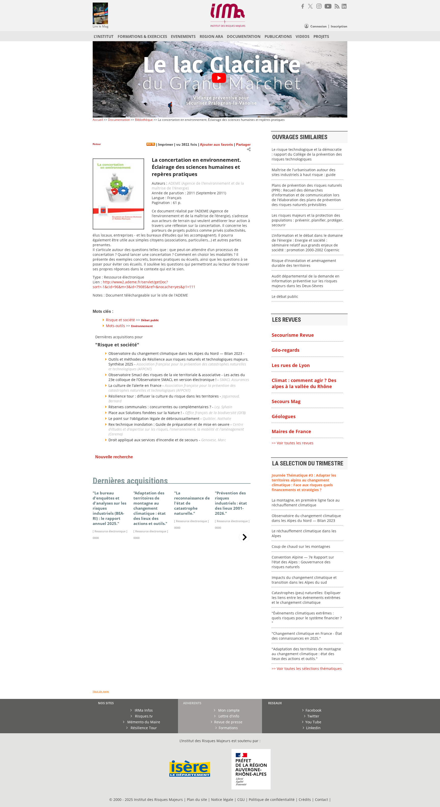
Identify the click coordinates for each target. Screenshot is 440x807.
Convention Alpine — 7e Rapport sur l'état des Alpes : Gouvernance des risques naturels (303, 562)
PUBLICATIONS (278, 36)
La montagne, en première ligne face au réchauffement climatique (306, 502)
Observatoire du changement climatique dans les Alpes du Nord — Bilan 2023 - (176, 353)
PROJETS (321, 36)
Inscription (339, 26)
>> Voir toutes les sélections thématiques (307, 668)
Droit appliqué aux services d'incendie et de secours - (154, 439)
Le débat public (285, 296)
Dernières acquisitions (130, 481)
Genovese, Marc (213, 439)
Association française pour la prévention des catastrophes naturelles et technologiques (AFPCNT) (172, 388)
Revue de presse (228, 722)
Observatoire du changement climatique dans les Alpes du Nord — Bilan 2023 (306, 518)
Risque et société (120, 319)
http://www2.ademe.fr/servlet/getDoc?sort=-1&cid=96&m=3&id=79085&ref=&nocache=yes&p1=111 (144, 284)
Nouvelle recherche (114, 457)
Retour (97, 144)
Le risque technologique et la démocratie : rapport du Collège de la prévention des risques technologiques (307, 154)
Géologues (284, 416)
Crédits (305, 799)
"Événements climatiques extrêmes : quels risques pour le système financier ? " (307, 618)
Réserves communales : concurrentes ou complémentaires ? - (161, 406)
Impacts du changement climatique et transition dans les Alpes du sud (304, 580)
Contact (322, 799)
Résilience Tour (143, 727)
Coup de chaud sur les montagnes (301, 546)
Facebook (313, 710)
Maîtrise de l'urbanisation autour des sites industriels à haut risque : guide (304, 172)
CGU (241, 799)
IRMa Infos (143, 710)
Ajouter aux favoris (216, 144)
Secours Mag (286, 401)
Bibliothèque (144, 120)
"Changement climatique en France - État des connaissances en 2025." (307, 636)
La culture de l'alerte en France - (136, 385)
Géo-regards (285, 350)
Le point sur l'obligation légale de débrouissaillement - (155, 418)
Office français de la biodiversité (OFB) (215, 412)
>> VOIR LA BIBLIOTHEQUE (115, 603)
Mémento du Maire (143, 722)
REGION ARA (211, 36)
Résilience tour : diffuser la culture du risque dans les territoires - (165, 396)
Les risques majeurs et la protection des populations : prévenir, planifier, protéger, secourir (307, 220)
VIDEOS (302, 36)
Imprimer (165, 144)
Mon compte (228, 710)
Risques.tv (143, 716)
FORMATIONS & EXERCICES (142, 36)
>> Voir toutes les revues (292, 443)
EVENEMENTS (183, 36)
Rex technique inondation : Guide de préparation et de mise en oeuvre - (170, 424)
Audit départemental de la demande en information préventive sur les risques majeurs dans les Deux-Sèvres (305, 281)
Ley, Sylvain (223, 406)
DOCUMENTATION (243, 36)
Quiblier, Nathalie (217, 418)
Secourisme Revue (293, 335)
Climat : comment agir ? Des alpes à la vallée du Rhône (304, 383)
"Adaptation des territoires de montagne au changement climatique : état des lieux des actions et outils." (306, 654)
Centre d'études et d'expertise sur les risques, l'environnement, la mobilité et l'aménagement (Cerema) (176, 429)
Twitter (313, 716)
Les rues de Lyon (291, 365)
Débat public (150, 320)
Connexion (318, 26)
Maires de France (291, 431)
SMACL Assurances (234, 379)
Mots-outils (115, 325)
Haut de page (101, 691)
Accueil (98, 120)
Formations (228, 727)
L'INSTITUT (104, 36)
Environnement (142, 326)
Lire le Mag (100, 26)
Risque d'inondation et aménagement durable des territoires (304, 263)
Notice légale (222, 799)
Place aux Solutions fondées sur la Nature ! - (146, 412)
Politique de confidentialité (272, 799)
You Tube (313, 722)
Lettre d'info (228, 716)
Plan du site (197, 799)
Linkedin (313, 727)
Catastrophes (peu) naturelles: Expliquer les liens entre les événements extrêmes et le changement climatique (306, 597)
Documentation (119, 120)
